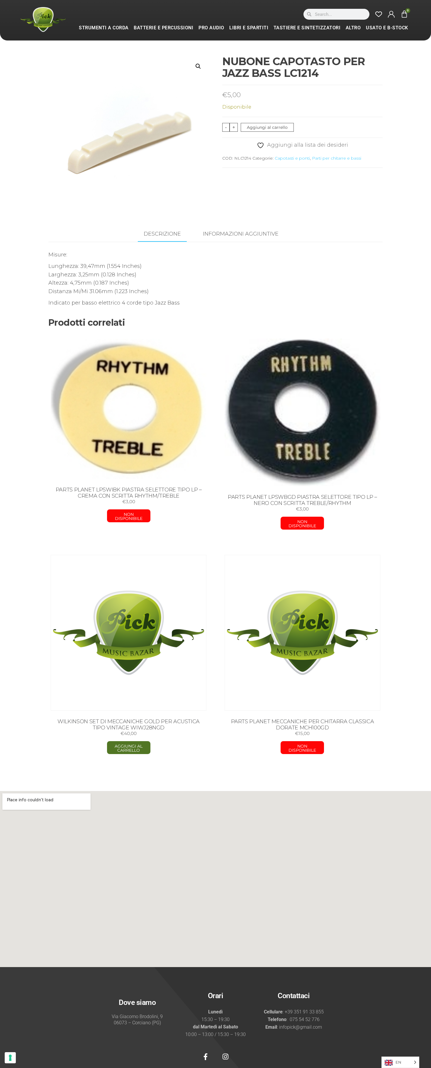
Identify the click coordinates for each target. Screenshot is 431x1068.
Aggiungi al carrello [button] (128, 748)
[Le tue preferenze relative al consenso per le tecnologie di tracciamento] (10, 1057)
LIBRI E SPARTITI (248, 28)
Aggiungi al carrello (267, 127)
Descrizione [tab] (162, 234)
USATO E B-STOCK (387, 28)
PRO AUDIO (211, 28)
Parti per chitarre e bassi (336, 158)
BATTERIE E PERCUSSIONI (163, 28)
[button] (198, 66)
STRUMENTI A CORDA (104, 28)
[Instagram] (225, 1057)
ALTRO (353, 28)
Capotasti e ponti (292, 158)
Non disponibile (128, 516)
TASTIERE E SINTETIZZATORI (307, 28)
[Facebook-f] (205, 1057)
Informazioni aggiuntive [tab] (241, 234)
